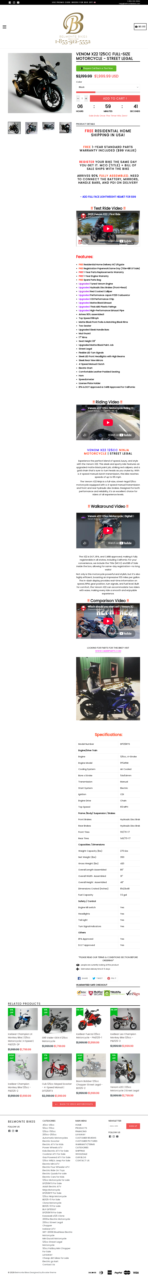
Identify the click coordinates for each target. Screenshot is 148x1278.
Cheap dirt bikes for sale (55, 1258)
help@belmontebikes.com (129, 3)
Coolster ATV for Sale (53, 1153)
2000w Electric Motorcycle (56, 1219)
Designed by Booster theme (43, 1272)
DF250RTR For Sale (52, 1212)
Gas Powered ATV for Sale (56, 1157)
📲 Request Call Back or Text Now (96, 68)
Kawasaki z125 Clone (53, 1215)
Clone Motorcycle (51, 1202)
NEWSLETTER (115, 1121)
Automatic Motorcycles (55, 1137)
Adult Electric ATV (51, 1186)
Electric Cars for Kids (53, 1176)
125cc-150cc (49, 1131)
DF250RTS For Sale (52, 1183)
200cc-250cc (49, 1134)
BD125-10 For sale (51, 1205)
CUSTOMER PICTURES (86, 1140)
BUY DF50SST (49, 1209)
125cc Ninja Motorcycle (54, 1196)
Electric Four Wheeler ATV (56, 1166)
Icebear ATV (49, 1228)
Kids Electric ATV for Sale (55, 1150)
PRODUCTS (81, 1127)
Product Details (85, 123)
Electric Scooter (50, 1140)
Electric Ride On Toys (53, 1170)
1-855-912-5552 (133, 1)
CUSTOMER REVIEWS (85, 1137)
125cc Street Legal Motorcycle (52, 1243)
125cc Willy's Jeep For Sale (56, 1160)
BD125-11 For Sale (51, 1199)
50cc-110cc (48, 1127)
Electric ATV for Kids (52, 1144)
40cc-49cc (48, 1124)
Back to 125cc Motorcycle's (76, 1104)
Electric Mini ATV (50, 1163)
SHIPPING (80, 1150)
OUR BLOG (80, 1157)
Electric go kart (50, 1261)
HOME (78, 1124)
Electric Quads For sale (54, 1173)
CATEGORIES (81, 1147)
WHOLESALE (81, 1153)
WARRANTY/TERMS (85, 1144)
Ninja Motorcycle (51, 1189)
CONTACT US (82, 1160)
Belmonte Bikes (21, 1121)
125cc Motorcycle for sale (56, 1179)
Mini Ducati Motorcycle (54, 1238)
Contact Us (48, 1264)
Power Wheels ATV (52, 1147)
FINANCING (81, 1131)
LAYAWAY (47, 1254)
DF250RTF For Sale (51, 1192)
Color (79, 81)
